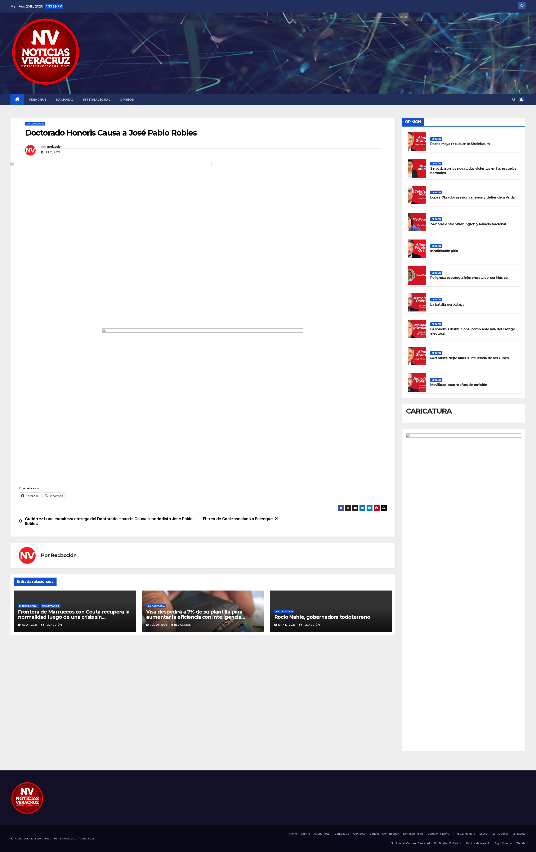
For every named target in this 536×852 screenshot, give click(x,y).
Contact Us (341, 833)
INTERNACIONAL (97, 99)
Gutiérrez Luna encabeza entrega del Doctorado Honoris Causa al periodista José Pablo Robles (109, 521)
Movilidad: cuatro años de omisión (458, 385)
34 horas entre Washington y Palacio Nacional (468, 224)
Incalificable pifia (444, 251)
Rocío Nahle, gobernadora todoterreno (322, 617)
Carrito (305, 833)
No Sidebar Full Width (448, 843)
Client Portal (322, 833)
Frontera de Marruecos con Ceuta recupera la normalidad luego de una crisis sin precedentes (73, 617)
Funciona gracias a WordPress (31, 838)
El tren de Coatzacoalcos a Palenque (238, 518)
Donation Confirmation (384, 833)
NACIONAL (65, 99)
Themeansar (86, 838)
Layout (483, 833)
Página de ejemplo (478, 843)
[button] (513, 99)
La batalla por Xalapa (447, 304)
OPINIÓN (127, 99)
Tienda (521, 843)
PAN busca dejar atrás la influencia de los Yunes (469, 358)
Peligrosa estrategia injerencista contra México (469, 278)
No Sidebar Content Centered (410, 843)
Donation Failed (413, 833)
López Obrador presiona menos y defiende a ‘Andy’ (472, 197)
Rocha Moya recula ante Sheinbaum (460, 144)
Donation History (438, 833)
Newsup (67, 838)
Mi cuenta (519, 833)
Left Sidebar (500, 833)
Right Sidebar (503, 843)
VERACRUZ (38, 99)
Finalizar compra (464, 833)
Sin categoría (35, 123)
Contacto (359, 833)
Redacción (55, 147)
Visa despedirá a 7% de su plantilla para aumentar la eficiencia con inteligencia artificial (194, 617)
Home (293, 833)
